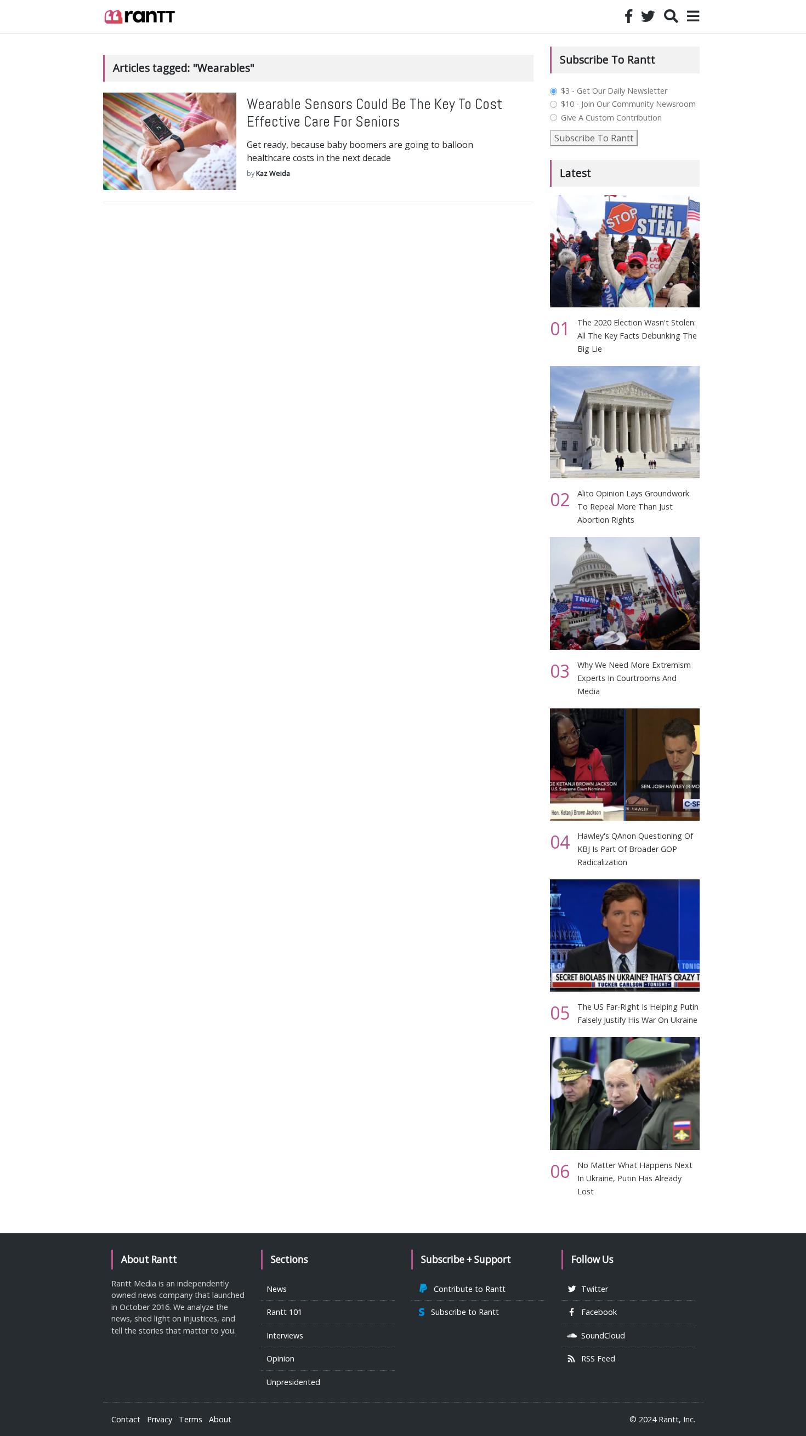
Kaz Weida (273, 173)
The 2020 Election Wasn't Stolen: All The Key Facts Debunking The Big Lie (637, 335)
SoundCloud (601, 1335)
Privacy (159, 1419)
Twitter (592, 1289)
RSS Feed (596, 1358)
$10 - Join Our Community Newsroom (628, 104)
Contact (125, 1419)
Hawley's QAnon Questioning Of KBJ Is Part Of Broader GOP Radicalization (635, 849)
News (276, 1289)
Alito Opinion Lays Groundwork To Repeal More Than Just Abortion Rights (633, 506)
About (220, 1419)
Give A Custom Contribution (611, 118)
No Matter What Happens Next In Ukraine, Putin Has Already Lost (635, 1178)
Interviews (284, 1335)
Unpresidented (293, 1382)
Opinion (280, 1358)
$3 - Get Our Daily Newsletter (614, 91)
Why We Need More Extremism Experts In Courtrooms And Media (634, 678)
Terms (190, 1419)
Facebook (597, 1312)
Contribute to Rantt (467, 1289)
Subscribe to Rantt (463, 1312)
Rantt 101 (284, 1312)
